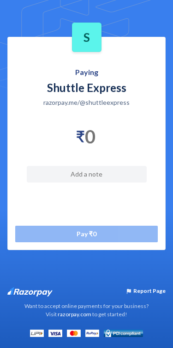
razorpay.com (74, 314)
